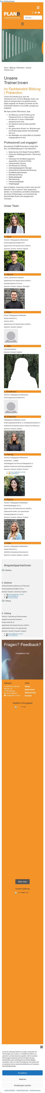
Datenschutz (30, 692)
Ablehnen (22, 1079)
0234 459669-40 (13, 596)
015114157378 (12, 635)
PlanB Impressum (35, 1090)
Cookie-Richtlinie (9, 1090)
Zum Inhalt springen (7, 1)
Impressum (30, 689)
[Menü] (38, 7)
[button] (41, 1047)
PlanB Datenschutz (22, 1090)
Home (27, 686)
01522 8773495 (13, 598)
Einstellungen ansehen (22, 1085)
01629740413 (14, 474)
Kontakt (28, 695)
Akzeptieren (22, 1073)
